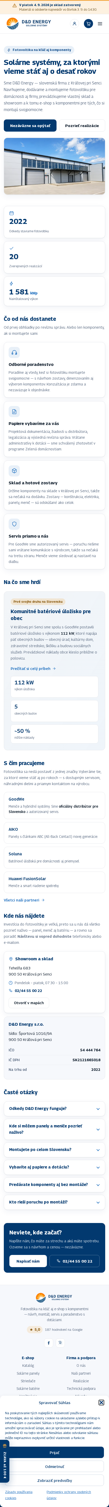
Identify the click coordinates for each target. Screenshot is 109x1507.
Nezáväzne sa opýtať (30, 125)
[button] (101, 1402)
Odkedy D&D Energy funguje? (38, 1108)
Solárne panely (28, 1373)
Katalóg (28, 1365)
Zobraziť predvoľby (54, 1480)
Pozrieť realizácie (82, 125)
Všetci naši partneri (21, 900)
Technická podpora (81, 1389)
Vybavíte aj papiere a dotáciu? (39, 1167)
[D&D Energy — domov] (29, 23)
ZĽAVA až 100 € (5, 1465)
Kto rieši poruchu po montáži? (38, 1202)
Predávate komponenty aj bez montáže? (48, 1184)
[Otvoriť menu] (100, 23)
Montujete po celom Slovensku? (40, 1149)
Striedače (28, 1381)
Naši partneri (81, 1373)
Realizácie (81, 1381)
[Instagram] (60, 1343)
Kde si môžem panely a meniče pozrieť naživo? (45, 1129)
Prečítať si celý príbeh (30, 668)
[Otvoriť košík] (88, 23)
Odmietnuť (54, 1466)
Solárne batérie (28, 1389)
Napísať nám (28, 1261)
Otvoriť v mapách (29, 1003)
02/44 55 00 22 (28, 990)
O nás (81, 1365)
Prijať (54, 1452)
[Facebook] (48, 1343)
